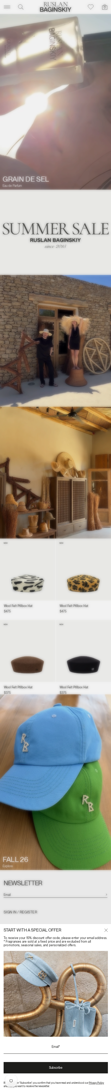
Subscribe (55, 1068)
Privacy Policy (96, 1082)
